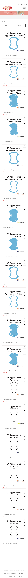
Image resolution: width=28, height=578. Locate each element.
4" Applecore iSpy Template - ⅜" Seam (10, 55)
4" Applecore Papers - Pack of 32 (10, 428)
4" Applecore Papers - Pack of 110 (10, 399)
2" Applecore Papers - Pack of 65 (10, 543)
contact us (12, 570)
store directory (21, 573)
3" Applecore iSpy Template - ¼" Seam (10, 198)
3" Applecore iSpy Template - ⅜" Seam (10, 170)
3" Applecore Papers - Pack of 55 (10, 485)
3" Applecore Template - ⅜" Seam (10, 227)
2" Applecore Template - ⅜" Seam (10, 342)
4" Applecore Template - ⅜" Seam (10, 112)
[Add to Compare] (22, 4)
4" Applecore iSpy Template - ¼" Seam (10, 83)
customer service (20, 570)
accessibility (13, 573)
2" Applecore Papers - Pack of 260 (10, 514)
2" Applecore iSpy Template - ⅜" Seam (10, 284)
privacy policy (6, 573)
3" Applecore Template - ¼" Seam (10, 256)
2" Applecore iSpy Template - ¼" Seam (10, 313)
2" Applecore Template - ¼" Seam (10, 370)
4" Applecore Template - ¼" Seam (10, 141)
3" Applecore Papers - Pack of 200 (10, 457)
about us (6, 570)
